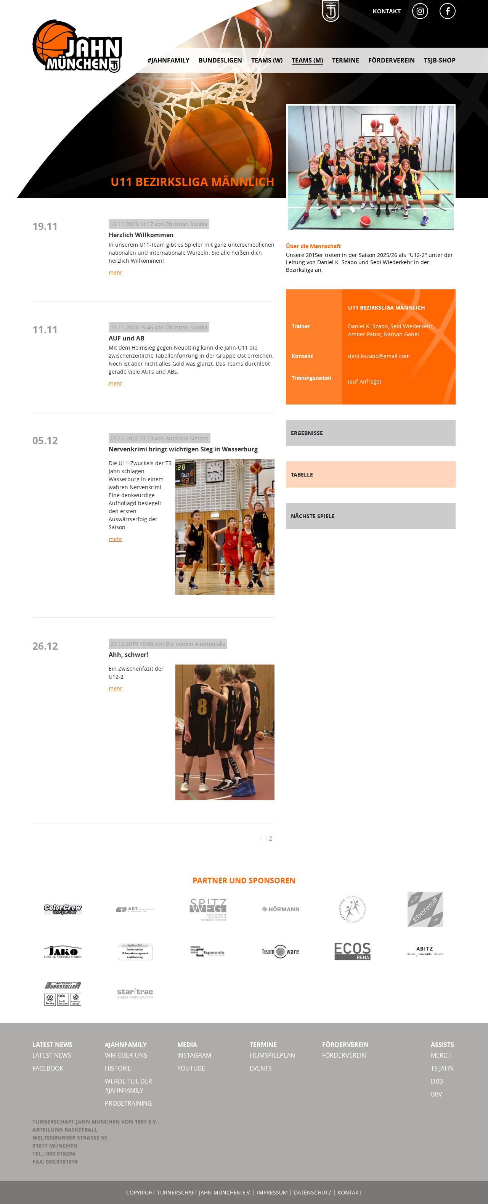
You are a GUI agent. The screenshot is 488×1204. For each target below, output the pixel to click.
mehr (115, 272)
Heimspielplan (272, 1055)
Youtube (191, 1068)
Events (261, 1068)
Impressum (272, 1192)
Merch (441, 1055)
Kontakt (387, 11)
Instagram (194, 1055)
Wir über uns (126, 1055)
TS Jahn (442, 1068)
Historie (118, 1068)
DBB (437, 1081)
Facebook (47, 1068)
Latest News (51, 1055)
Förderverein (344, 1055)
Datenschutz (312, 1192)
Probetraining (128, 1103)
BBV (436, 1094)
